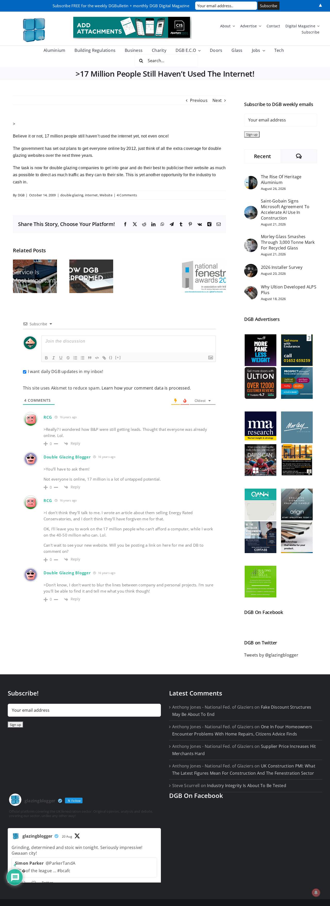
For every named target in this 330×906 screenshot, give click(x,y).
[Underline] (60, 358)
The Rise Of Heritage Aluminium (281, 179)
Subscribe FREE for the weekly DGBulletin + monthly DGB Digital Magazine (121, 5)
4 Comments (127, 195)
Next (217, 100)
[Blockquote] (89, 358)
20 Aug (67, 836)
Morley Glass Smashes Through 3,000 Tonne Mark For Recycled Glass (288, 242)
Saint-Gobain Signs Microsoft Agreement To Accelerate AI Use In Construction (285, 209)
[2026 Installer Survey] (251, 267)
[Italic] (53, 358)
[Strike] (68, 358)
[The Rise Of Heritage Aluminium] (251, 179)
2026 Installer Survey (281, 267)
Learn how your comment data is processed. (146, 388)
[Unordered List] (82, 358)
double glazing (71, 195)
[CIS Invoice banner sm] (132, 19)
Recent (262, 156)
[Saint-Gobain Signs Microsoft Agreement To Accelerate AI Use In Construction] (251, 209)
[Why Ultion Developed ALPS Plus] (251, 289)
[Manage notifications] (316, 892)
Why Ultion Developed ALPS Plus (288, 289)
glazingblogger (37, 836)
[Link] (104, 358)
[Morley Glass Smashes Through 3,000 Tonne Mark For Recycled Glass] (251, 242)
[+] (118, 357)
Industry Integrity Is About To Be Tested (246, 785)
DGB (21, 195)
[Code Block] (97, 358)
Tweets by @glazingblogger (271, 655)
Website (106, 195)
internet (91, 195)
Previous (199, 100)
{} (111, 357)
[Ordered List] (75, 358)
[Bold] (46, 358)
